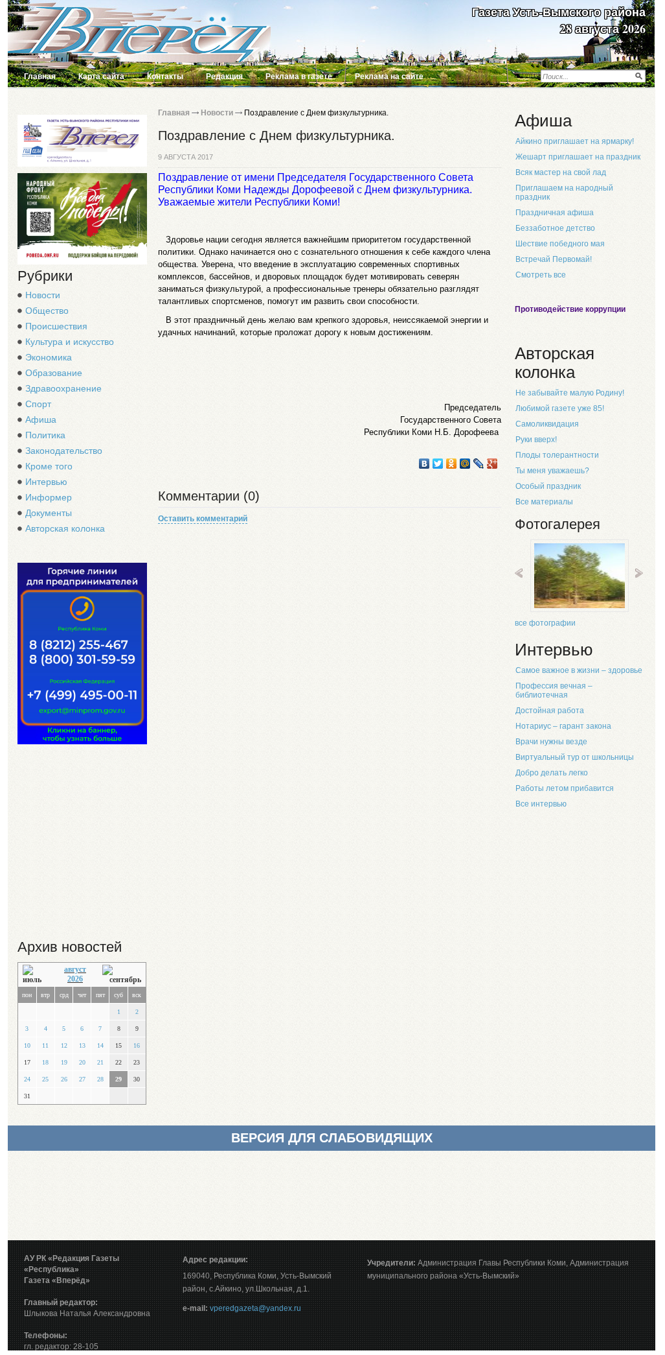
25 (45, 1079)
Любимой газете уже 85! (559, 408)
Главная (40, 76)
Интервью (46, 482)
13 (82, 1045)
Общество (47, 310)
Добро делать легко (551, 772)
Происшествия (56, 326)
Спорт (38, 404)
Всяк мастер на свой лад (560, 172)
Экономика (48, 357)
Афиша (40, 419)
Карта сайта (101, 76)
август (75, 969)
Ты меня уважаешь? (552, 470)
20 (82, 1062)
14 (100, 1045)
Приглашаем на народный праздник (564, 192)
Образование (53, 373)
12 (64, 1045)
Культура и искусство (69, 341)
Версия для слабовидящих (332, 1138)
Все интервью (541, 803)
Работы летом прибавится (564, 788)
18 (45, 1062)
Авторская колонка (65, 528)
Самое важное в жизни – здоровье (578, 670)
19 (64, 1062)
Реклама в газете (298, 76)
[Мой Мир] (465, 463)
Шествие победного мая (560, 243)
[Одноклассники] (451, 463)
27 (82, 1079)
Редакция (224, 76)
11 (45, 1045)
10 (27, 1045)
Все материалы (544, 501)
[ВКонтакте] (424, 463)
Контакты (165, 76)
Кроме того (49, 466)
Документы (48, 513)
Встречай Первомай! (553, 259)
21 (100, 1062)
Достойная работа (549, 710)
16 (136, 1045)
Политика (45, 435)
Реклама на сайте (389, 76)
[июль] (35, 975)
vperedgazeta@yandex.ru (255, 1308)
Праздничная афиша (554, 212)
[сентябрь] (121, 975)
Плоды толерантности (557, 455)
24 (27, 1079)
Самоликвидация (547, 424)
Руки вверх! (536, 439)
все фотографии (545, 623)
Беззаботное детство (555, 228)
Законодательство (63, 450)
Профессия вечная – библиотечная (553, 690)
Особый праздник (548, 486)
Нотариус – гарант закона (563, 726)
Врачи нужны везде (551, 741)
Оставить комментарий (202, 518)
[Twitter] (438, 463)
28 (100, 1079)
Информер (48, 497)
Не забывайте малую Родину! (569, 392)
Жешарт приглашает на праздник (577, 156)
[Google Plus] (492, 463)
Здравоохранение (63, 388)
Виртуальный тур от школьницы (574, 757)
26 (64, 1079)
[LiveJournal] (479, 463)
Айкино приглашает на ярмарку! (574, 141)
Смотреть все (540, 274)
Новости (42, 295)
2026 (75, 979)
